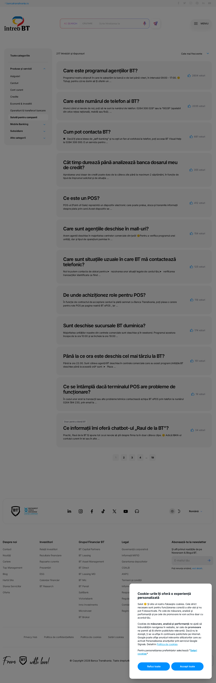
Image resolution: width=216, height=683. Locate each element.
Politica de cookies (167, 644)
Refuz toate (154, 666)
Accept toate (187, 666)
